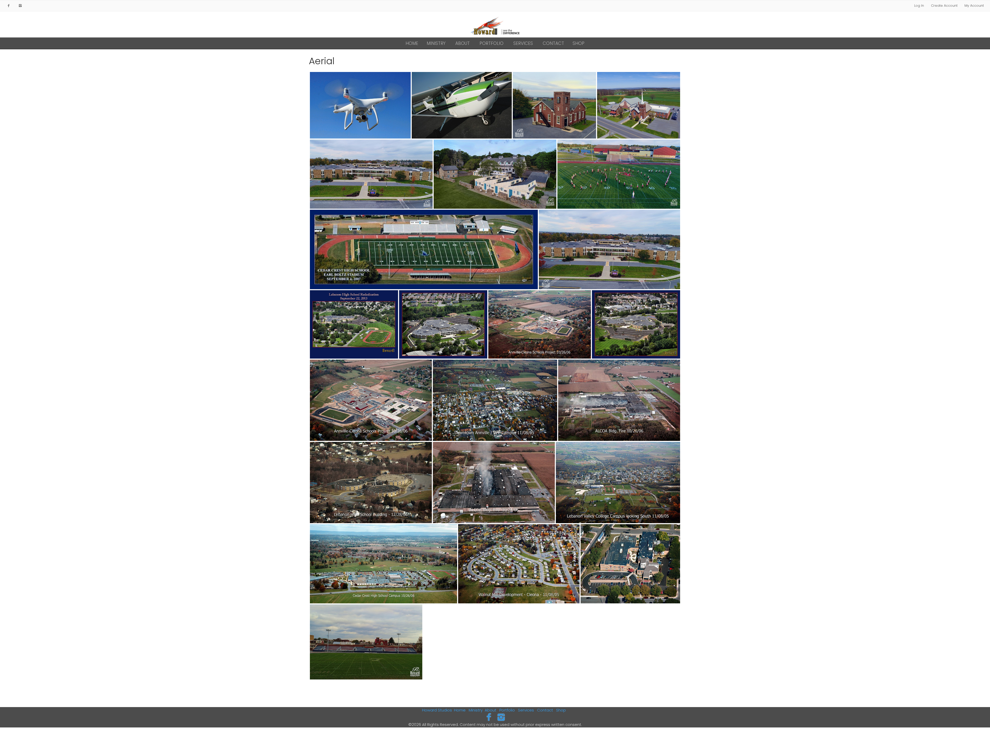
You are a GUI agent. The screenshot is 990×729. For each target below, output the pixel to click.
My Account (974, 5)
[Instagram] (501, 717)
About (462, 43)
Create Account (944, 5)
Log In (919, 5)
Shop (578, 43)
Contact (553, 43)
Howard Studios (437, 710)
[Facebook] (488, 717)
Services (523, 43)
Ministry (436, 43)
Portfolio (492, 43)
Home (412, 43)
